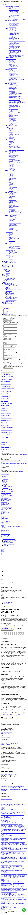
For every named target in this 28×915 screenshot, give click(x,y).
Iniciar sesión (4, 732)
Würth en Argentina (10, 279)
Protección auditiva (13, 25)
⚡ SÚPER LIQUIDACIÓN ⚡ (16, 12)
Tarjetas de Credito (13, 285)
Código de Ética (10, 293)
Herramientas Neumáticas (12, 192)
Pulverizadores (12, 120)
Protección (11, 137)
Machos (11, 116)
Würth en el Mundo (10, 278)
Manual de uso (23, 714)
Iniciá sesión (6, 308)
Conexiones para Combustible (16, 162)
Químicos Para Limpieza (14, 53)
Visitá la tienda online (5, 733)
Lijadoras (11, 198)
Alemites (11, 184)
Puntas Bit (11, 121)
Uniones (11, 237)
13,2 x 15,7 (7, 624)
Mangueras (11, 168)
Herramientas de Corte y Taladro (16, 79)
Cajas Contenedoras (13, 136)
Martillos (11, 207)
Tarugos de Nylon (13, 253)
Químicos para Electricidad (15, 51)
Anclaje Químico (13, 252)
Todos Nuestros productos (18, 805)
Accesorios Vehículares (11, 151)
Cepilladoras (12, 209)
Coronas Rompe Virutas (14, 77)
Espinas (11, 188)
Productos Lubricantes (14, 34)
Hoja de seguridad (15, 714)
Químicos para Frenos (14, 52)
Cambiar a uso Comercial (20, 363)
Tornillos (11, 173)
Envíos (7, 287)
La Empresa (6, 275)
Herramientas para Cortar (15, 203)
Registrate (9, 628)
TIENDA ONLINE (7, 303)
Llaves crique (12, 205)
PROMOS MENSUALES (9, 262)
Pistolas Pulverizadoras (14, 214)
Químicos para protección (15, 50)
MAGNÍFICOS (12, 8)
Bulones (11, 191)
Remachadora (12, 210)
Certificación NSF (13, 42)
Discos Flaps (12, 64)
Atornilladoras (12, 194)
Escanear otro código (14, 460)
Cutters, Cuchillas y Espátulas (16, 101)
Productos (5, 4)
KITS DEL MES (7, 264)
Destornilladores (13, 89)
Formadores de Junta (14, 38)
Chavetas (11, 183)
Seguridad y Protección (11, 20)
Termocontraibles (13, 225)
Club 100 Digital (10, 301)
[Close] (1, 306)
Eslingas (11, 165)
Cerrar (2, 755)
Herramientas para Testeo (15, 223)
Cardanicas (11, 110)
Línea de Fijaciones (10, 170)
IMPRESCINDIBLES (14, 10)
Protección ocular (13, 24)
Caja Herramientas (13, 109)
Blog (4, 282)
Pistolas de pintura (13, 201)
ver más (2, 808)
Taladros (11, 202)
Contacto (5, 302)
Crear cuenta (6, 341)
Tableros (11, 144)
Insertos (11, 189)
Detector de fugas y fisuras (15, 56)
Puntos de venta (9, 276)
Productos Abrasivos (11, 59)
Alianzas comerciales (11, 300)
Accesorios (11, 107)
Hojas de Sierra (12, 82)
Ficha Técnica (4, 714)
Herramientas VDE (13, 230)
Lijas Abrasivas (12, 62)
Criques (11, 130)
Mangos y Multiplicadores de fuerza (17, 103)
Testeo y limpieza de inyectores (16, 48)
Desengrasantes (12, 36)
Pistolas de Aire (12, 118)
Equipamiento (9, 127)
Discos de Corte (12, 73)
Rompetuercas (12, 123)
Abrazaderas (12, 174)
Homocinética (12, 166)
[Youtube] (17, 787)
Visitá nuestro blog (5, 789)
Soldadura (11, 124)
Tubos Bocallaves (13, 88)
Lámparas (11, 220)
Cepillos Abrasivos (13, 66)
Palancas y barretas (13, 115)
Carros (10, 143)
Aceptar (7, 761)
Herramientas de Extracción (15, 93)
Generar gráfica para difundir (7, 629)
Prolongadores (12, 119)
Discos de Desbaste (13, 61)
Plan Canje (8, 292)
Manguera (11, 239)
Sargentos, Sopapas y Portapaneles (17, 102)
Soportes (11, 138)
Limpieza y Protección (14, 134)
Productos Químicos (11, 28)
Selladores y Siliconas (14, 33)
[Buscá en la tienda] (14, 466)
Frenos (10, 242)
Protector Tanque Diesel (14, 160)
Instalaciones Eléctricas (11, 215)
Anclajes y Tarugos (10, 250)
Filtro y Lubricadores (14, 238)
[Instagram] (18, 786)
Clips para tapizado (13, 155)
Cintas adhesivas (13, 39)
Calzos (10, 185)
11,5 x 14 (3, 624)
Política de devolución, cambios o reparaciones (11, 526)
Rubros (8, 255)
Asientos (11, 129)
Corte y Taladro (9, 69)
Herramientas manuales (11, 83)
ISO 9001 (8, 296)
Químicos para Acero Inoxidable (16, 55)
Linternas (11, 114)
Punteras (11, 229)
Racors (10, 235)
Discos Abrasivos (13, 65)
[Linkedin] (6, 787)
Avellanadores (12, 78)
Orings (10, 182)
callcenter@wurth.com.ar (6, 799)
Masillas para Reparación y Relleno (17, 41)
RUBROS (5, 269)
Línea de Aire (9, 232)
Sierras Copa (12, 75)
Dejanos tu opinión (5, 641)
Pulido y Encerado (13, 45)
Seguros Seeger (12, 178)
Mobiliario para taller (11, 139)
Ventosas (11, 247)
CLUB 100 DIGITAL (8, 266)
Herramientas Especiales (14, 106)
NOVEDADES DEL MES (12, 6)
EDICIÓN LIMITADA (11, 125)
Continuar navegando (8, 367)
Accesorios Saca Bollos (14, 246)
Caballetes (11, 133)
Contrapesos (12, 157)
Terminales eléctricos (14, 218)
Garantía (8, 288)
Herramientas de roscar (14, 100)
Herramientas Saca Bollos (15, 248)
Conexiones (12, 219)
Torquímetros (12, 91)
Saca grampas (12, 159)
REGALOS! (6, 268)
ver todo (11, 7)
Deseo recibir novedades (10, 361)
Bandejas (11, 132)
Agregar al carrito (4, 460)
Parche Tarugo (12, 169)
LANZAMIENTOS (13, 11)
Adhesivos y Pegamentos (15, 32)
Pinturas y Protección (14, 43)
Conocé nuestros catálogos (15, 789)
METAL (11, 260)
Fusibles (11, 221)
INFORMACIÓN (7, 283)
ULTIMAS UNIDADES (15, 14)
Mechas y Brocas (13, 71)
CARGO (11, 259)
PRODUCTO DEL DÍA (9, 261)
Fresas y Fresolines (13, 74)
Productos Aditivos (13, 30)
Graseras (11, 111)
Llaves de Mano (13, 87)
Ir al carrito (21, 460)
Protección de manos (14, 23)
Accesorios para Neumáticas (15, 212)
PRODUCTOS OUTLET (12, 57)
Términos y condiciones (11, 297)
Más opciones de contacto (19, 804)
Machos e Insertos (13, 80)
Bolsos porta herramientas (15, 147)
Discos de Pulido (13, 68)
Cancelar (3, 761)
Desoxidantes (12, 37)
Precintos (11, 175)
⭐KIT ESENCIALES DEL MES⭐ (17, 19)
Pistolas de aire (12, 200)
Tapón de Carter (13, 156)
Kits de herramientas (13, 105)
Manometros (12, 241)
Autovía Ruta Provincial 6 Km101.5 (9, 774)
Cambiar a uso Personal (8, 363)
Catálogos (5, 274)
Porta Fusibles (12, 224)
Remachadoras (12, 92)
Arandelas (11, 180)
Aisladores (11, 228)
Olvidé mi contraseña (8, 314)
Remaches (11, 177)
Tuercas (11, 179)
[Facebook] (6, 786)
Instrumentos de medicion (15, 112)
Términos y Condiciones (6, 805)
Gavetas (11, 148)
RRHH (5, 280)
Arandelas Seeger (13, 187)
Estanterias (11, 142)
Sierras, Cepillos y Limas (15, 96)
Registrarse (9, 732)
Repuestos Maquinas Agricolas (16, 153)
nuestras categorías (23, 454)
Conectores (11, 227)
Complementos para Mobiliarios (16, 150)
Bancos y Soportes (13, 146)
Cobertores (11, 164)
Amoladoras (12, 196)
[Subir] (1, 553)
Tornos (10, 197)
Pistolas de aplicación (14, 94)
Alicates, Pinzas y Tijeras (15, 97)
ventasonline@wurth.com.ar (7, 804)
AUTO (10, 257)
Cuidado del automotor (14, 47)
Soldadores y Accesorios (14, 46)
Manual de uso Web (10, 298)
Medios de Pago (10, 284)
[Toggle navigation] (1, 462)
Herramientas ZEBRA (14, 86)
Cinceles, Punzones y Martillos (16, 98)
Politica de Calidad (10, 294)
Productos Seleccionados (14, 18)
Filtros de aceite (12, 161)
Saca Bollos (9, 243)
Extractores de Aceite (14, 211)
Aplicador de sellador (14, 206)
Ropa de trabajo (12, 27)
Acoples (11, 234)
